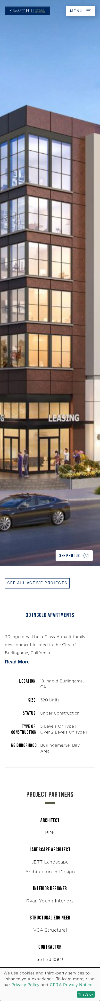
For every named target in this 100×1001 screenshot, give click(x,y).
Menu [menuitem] (77, 11)
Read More (17, 661)
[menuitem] (27, 15)
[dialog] (50, 984)
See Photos (69, 556)
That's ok (85, 994)
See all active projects (37, 583)
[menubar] (50, 11)
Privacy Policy (25, 985)
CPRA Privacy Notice (71, 985)
